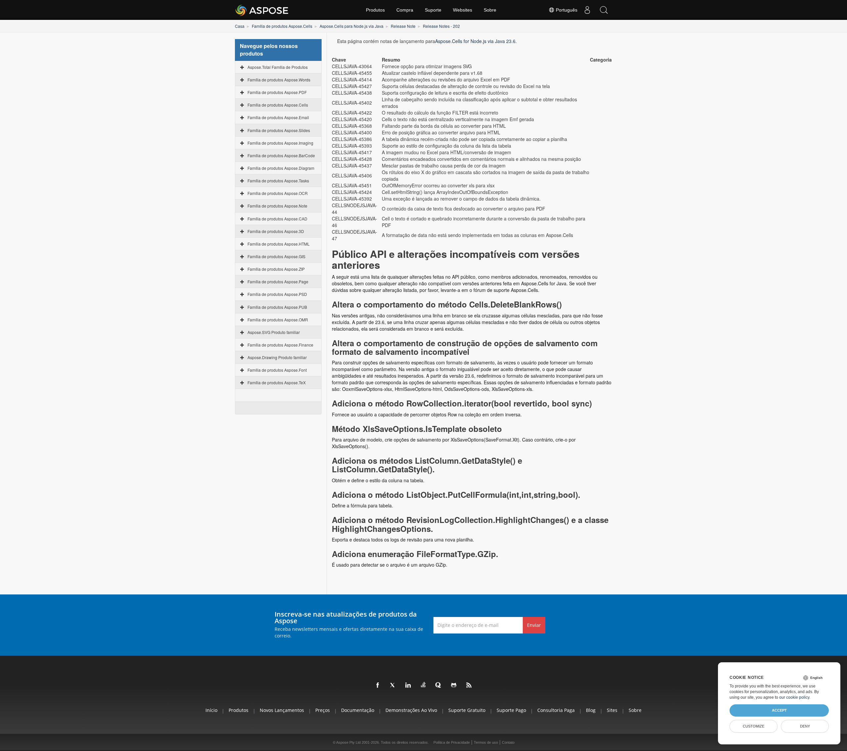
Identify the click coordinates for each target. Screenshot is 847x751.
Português (566, 10)
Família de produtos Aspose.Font (277, 370)
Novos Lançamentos (282, 710)
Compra (404, 10)
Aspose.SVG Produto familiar (273, 332)
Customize (753, 726)
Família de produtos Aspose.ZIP (276, 269)
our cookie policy (794, 697)
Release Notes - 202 (441, 26)
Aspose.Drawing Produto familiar (277, 357)
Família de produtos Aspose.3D (275, 231)
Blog (591, 710)
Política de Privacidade (451, 742)
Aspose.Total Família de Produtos (277, 67)
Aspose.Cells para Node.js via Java (351, 26)
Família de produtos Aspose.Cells (282, 26)
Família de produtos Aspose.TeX (276, 382)
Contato (508, 742)
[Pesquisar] (604, 10)
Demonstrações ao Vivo (411, 710)
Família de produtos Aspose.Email (278, 117)
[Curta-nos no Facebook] (378, 685)
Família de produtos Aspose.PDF (277, 92)
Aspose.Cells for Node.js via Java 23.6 (475, 41)
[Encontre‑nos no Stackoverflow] (423, 685)
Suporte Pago (511, 710)
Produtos (375, 10)
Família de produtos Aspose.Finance (280, 345)
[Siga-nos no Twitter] (393, 685)
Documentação (357, 710)
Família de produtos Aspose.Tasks (278, 180)
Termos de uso (486, 742)
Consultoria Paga (556, 710)
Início (211, 710)
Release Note (403, 26)
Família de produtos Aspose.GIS (276, 256)
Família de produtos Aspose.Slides (278, 130)
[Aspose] (262, 10)
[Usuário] (587, 10)
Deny (805, 726)
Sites (612, 710)
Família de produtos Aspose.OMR (277, 319)
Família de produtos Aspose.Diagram (280, 168)
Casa (240, 26)
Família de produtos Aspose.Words (278, 79)
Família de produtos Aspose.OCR (277, 193)
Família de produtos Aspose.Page (277, 281)
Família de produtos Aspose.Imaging (280, 143)
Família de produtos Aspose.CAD (277, 218)
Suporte (433, 10)
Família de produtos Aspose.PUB (277, 307)
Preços (322, 710)
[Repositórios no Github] (454, 685)
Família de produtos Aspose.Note (277, 206)
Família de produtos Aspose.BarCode (281, 155)
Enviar (534, 625)
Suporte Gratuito (466, 710)
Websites (462, 10)
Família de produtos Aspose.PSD (277, 294)
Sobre (490, 10)
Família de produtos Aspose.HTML (278, 244)
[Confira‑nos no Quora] (438, 685)
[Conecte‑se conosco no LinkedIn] (408, 685)
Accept (779, 710)
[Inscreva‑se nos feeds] (469, 685)
